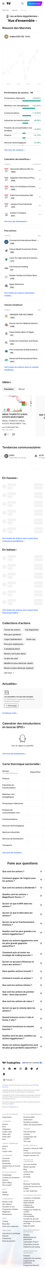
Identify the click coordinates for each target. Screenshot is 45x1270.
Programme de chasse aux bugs (31, 1222)
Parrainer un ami (8, 1207)
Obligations (6, 1129)
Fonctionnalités (29, 1117)
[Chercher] (22, 3)
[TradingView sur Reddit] (4, 1074)
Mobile (4, 1192)
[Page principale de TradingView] (9, 3)
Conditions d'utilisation (31, 1198)
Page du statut (29, 1226)
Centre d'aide (28, 1172)
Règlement (6, 1212)
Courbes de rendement (11, 1177)
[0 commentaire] (13, 434)
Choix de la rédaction (10, 1226)
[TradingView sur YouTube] (15, 1068)
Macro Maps (7, 1182)
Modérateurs (7, 1214)
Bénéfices (6, 1161)
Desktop (5, 1195)
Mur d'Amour (7, 1204)
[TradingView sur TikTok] (37, 1068)
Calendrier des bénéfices (16, 159)
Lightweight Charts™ (31, 1242)
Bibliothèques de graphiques (29, 1238)
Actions (5, 1124)
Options (5, 1180)
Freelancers (6, 1238)
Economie (6, 1158)
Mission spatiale (29, 1167)
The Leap (27, 1141)
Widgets (26, 1235)
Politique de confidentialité (28, 1206)
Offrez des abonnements (32, 1125)
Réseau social (7, 1202)
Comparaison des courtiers (30, 1138)
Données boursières (30, 1122)
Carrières (26, 1174)
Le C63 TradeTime (30, 1191)
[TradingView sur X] (4, 1068)
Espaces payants (8, 1241)
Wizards (5, 1236)
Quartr (11, 1104)
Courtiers (26, 1134)
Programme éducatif (31, 1265)
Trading (5, 1221)
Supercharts (7, 1117)
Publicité (26, 1256)
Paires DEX (6, 1137)
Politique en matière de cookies (32, 1211)
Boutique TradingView (31, 1184)
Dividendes (6, 1163)
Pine (4, 1139)
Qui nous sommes (30, 1164)
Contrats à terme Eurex (32, 1153)
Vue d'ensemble (29, 1132)
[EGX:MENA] (4, 409)
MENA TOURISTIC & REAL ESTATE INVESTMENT (15, 415)
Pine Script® (7, 1185)
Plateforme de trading (31, 1247)
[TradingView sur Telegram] (31, 1068)
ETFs (4, 1127)
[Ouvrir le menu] (3, 3)
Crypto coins (7, 1132)
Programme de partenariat (29, 1262)
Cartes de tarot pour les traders (32, 1187)
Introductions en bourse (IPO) (11, 1167)
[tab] (8, 389)
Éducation (6, 1224)
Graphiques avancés (31, 1244)
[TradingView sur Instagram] (20, 1068)
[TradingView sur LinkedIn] (26, 1068)
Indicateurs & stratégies (11, 1233)
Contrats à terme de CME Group (32, 1149)
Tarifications (28, 1120)
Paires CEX (6, 1134)
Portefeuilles (7, 1175)
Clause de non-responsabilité (29, 1202)
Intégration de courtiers (32, 1258)
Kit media (26, 1177)
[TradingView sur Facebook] (9, 1068)
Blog (25, 1169)
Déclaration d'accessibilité (28, 1215)
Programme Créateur (10, 1209)
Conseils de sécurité (31, 1219)
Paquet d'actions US (31, 1155)
